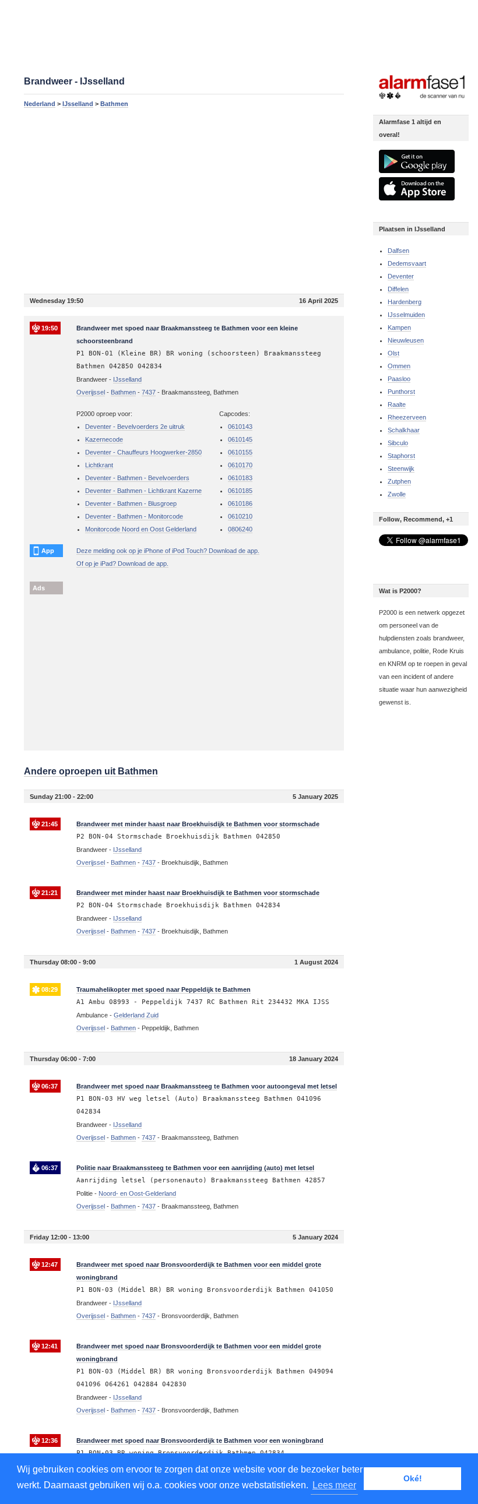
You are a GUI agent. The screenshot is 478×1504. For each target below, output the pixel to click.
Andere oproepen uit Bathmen (91, 771)
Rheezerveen (407, 417)
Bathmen (114, 103)
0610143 (240, 426)
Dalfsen (398, 250)
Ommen (399, 365)
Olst (393, 353)
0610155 (240, 452)
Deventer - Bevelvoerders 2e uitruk (135, 426)
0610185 (240, 490)
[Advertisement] (184, 200)
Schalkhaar (404, 430)
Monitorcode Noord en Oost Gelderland (140, 529)
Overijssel (90, 392)
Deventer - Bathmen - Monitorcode (134, 516)
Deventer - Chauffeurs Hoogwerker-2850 (143, 452)
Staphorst (401, 455)
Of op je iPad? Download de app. (122, 563)
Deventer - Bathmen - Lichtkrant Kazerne (143, 490)
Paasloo (399, 378)
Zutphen (399, 481)
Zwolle (397, 494)
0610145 (240, 439)
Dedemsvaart (407, 263)
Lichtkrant (99, 465)
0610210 (240, 516)
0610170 (240, 465)
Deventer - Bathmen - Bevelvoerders (137, 477)
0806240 (240, 529)
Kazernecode (104, 439)
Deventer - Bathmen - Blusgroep (131, 503)
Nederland (39, 103)
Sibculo (398, 442)
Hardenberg (404, 301)
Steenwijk (401, 468)
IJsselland (77, 103)
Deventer (401, 276)
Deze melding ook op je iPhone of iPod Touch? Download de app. (167, 550)
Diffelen (398, 289)
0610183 (240, 477)
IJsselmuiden (406, 314)
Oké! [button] (412, 1478)
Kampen (399, 327)
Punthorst (401, 391)
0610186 (240, 503)
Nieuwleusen (406, 340)
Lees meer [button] (334, 1485)
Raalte (397, 404)
